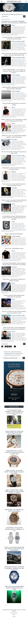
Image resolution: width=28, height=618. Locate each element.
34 (14, 346)
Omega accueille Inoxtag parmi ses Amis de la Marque (14, 104)
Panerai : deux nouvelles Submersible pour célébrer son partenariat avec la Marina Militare (14, 548)
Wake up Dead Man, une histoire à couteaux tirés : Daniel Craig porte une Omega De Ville (14, 54)
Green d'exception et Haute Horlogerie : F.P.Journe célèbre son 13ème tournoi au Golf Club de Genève (14, 412)
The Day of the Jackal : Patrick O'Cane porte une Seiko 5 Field (14, 152)
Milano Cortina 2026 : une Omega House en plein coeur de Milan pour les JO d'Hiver (14, 120)
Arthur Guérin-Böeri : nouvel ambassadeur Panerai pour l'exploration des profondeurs (14, 328)
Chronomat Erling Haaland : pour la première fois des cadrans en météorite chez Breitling (14, 263)
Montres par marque (14, 406)
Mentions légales (14, 612)
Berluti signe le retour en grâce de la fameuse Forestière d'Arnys (14, 168)
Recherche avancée (5, 19)
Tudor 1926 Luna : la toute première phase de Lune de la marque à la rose (14, 184)
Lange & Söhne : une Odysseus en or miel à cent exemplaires (14, 510)
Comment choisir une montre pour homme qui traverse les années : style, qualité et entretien (14, 432)
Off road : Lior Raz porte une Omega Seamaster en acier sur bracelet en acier (14, 312)
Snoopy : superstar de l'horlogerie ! (14, 234)
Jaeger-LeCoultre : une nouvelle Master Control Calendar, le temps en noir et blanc (14, 472)
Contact (14, 616)
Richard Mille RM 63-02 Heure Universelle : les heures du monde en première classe (14, 452)
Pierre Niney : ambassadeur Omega (14, 248)
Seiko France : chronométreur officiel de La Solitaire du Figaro (14, 279)
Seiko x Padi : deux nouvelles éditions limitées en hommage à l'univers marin (14, 588)
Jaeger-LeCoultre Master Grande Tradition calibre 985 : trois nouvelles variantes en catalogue (14, 491)
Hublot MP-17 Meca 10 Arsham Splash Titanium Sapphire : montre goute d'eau (14, 136)
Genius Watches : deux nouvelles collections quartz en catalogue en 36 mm (14, 529)
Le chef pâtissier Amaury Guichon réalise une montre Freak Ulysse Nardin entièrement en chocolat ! (14, 217)
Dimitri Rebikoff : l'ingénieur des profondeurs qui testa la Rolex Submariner (14, 87)
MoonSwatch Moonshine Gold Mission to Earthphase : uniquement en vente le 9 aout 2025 (14, 568)
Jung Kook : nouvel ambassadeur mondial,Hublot (14, 22)
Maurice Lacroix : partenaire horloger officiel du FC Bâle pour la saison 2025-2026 (14, 200)
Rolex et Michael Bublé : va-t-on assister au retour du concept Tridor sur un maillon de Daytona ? (14, 71)
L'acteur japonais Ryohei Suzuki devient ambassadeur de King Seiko (14, 296)
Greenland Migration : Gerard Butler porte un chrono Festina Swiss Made (14, 38)
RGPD (14, 614)
